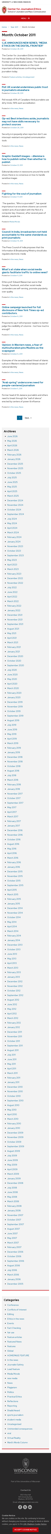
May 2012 (11, 1009)
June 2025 (12, 482)
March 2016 (12, 857)
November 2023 (15, 546)
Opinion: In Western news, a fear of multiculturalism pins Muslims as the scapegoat (22, 347)
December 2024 (15, 500)
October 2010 (14, 1096)
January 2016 (13, 867)
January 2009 (14, 1178)
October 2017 (14, 798)
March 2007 (13, 1242)
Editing (10, 1314)
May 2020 (12, 679)
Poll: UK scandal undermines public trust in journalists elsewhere (25, 89)
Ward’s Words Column (17, 1442)
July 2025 (12, 477)
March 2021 (12, 642)
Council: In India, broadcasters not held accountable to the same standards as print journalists (24, 234)
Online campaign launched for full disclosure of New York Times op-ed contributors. (23, 310)
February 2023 (14, 573)
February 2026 (14, 454)
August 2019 (13, 720)
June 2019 (12, 729)
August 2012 (13, 999)
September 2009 (15, 1146)
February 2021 (14, 647)
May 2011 (11, 1064)
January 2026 (13, 459)
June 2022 (12, 592)
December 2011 (14, 1032)
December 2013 (14, 944)
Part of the (25, 1481)
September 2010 (15, 1100)
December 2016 (15, 830)
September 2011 (15, 1045)
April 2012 (12, 1013)
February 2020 (14, 692)
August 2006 (13, 1265)
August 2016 (13, 844)
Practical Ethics (14, 1396)
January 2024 (14, 541)
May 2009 (12, 1164)
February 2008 (14, 1206)
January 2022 (13, 610)
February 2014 (14, 935)
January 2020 (14, 697)
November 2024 (15, 505)
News (21, 108)
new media (12, 1378)
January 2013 (13, 977)
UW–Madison (16, 2)
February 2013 (14, 972)
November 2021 (15, 619)
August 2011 (13, 1050)
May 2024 (12, 523)
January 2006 (14, 1279)
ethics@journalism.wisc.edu (28, 1502)
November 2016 (15, 834)
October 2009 (14, 1141)
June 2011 (11, 1059)
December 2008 (15, 1183)
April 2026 (12, 445)
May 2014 (11, 922)
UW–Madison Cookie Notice (34, 1524)
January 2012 (13, 1027)
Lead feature (13, 1369)
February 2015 (14, 899)
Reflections (12, 1401)
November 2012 (15, 986)
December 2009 (15, 1132)
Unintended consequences (19, 1428)
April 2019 (12, 738)
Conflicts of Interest (17, 1309)
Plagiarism (12, 1387)
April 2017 (12, 812)
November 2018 (15, 761)
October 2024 (14, 509)
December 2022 (15, 578)
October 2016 (14, 839)
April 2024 (12, 528)
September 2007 (15, 1224)
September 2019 (15, 715)
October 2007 (14, 1219)
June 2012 (12, 1004)
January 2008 (14, 1210)
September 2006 (15, 1261)
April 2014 (12, 926)
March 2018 (12, 779)
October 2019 (14, 711)
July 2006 (12, 1270)
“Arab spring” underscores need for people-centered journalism (22, 384)
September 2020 (15, 665)
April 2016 (12, 853)
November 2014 (15, 912)
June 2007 (12, 1233)
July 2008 (12, 1187)
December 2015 (15, 871)
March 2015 (12, 894)
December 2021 (14, 615)
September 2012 (15, 995)
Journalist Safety (15, 1364)
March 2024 (13, 532)
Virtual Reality (14, 1438)
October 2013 (13, 949)
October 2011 (13, 1041)
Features (11, 1346)
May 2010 (11, 1109)
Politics (10, 1392)
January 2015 (13, 903)
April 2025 (12, 491)
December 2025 (15, 463)
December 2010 (15, 1086)
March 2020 (13, 688)
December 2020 (15, 656)
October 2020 (14, 660)
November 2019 (15, 706)
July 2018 (11, 775)
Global (10, 1350)
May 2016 (11, 848)
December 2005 (15, 1283)
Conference (13, 1305)
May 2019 (11, 734)
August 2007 (13, 1228)
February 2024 (14, 537)
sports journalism (15, 1415)
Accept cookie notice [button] (25, 1530)
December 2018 (15, 757)
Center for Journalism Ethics (24, 9)
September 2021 (15, 624)
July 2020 (12, 670)
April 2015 (12, 889)
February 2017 (14, 821)
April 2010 (12, 1114)
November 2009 (15, 1137)
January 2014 (13, 940)
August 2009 (13, 1151)
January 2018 (13, 789)
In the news (13, 108)
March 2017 (12, 816)
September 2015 (15, 885)
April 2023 (12, 564)
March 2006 (13, 1274)
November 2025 (15, 468)
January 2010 (13, 1128)
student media (14, 1419)
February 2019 (14, 747)
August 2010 (13, 1105)
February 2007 (14, 1247)
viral (9, 1433)
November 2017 (15, 793)
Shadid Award (13, 1410)
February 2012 (14, 1022)
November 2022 (15, 583)
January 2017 (13, 825)
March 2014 (12, 931)
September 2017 (15, 802)
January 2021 (13, 651)
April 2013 (12, 963)
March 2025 (13, 495)
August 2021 (13, 628)
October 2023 (14, 550)
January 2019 (13, 752)
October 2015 (14, 880)
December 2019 (15, 702)
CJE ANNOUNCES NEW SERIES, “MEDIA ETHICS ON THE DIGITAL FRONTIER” (24, 44)
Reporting (12, 1405)
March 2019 (12, 743)
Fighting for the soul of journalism (21, 193)
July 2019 (11, 725)
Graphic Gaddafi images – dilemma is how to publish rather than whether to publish (24, 159)
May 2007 (12, 1238)
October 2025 (14, 473)
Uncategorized (28, 77)
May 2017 (11, 807)
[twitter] (25, 1507)
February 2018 (14, 784)
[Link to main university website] (25, 1474)
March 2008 (13, 1201)
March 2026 (13, 450)
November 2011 (14, 1036)
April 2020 (12, 683)
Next (29, 417)
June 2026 (12, 436)
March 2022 (13, 601)
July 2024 (12, 518)
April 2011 (11, 1068)
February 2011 (13, 1077)
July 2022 (12, 587)
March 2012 (12, 1018)
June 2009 (12, 1160)
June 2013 (12, 954)
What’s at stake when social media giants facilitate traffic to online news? (25, 271)
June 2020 (12, 674)
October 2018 (14, 766)
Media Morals (14, 222)
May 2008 (12, 1196)
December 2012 (14, 981)
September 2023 (15, 555)
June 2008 (12, 1192)
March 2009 (13, 1173)
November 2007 (15, 1215)
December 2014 (15, 908)
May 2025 (12, 486)
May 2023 (12, 560)
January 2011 (13, 1082)
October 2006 (14, 1256)
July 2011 (11, 1054)
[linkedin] (30, 1507)
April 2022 (12, 596)
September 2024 (15, 514)
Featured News (14, 1341)
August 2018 (13, 770)
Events (10, 1323)
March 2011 (12, 1073)
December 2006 (15, 1251)
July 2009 (12, 1155)
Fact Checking (14, 1328)
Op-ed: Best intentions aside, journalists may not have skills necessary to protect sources (25, 121)
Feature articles (15, 77)
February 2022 (14, 605)
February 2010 (14, 1123)
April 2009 (12, 1169)
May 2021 (11, 633)
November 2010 (15, 1091)
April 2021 (12, 638)
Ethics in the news (15, 1318)
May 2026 (12, 440)
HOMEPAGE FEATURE (18, 1355)
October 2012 (13, 990)
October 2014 (14, 917)
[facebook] (20, 1507)
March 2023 (13, 569)
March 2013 (12, 967)
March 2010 (12, 1119)
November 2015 (15, 876)
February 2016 (14, 862)
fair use (10, 1332)
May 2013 (11, 958)
